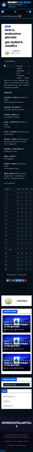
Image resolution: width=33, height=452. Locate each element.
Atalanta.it (6, 401)
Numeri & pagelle (17, 441)
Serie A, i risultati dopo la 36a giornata (15, 344)
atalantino (16, 51)
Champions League (20, 445)
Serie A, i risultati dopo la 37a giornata (15, 325)
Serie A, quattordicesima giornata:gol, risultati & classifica (11, 287)
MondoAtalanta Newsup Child (12, 437)
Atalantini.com (8, 406)
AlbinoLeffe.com (8, 396)
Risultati (7, 26)
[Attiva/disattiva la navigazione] (15, 11)
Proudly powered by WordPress (14, 434)
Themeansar (25, 437)
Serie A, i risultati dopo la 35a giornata (15, 364)
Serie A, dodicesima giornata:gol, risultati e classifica (22, 287)
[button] (27, 12)
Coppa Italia (10, 445)
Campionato (8, 441)
